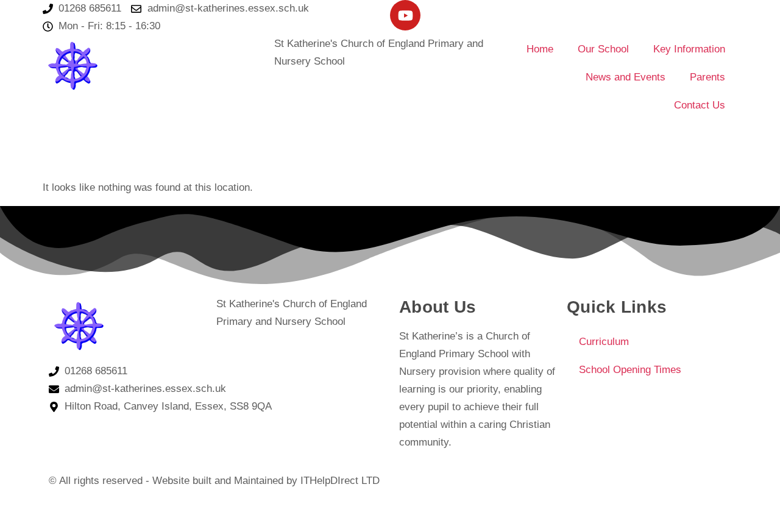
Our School (603, 49)
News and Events (625, 77)
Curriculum (604, 341)
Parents (707, 77)
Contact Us (699, 105)
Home (539, 49)
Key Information (689, 49)
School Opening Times (630, 369)
